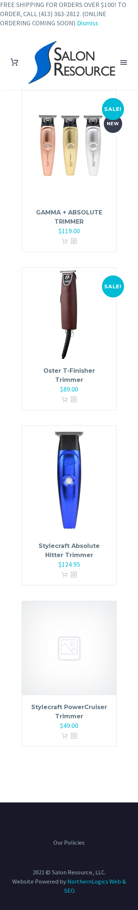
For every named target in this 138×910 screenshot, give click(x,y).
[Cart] (14, 62)
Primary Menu (123, 62)
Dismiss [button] (87, 23)
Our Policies (69, 843)
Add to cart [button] (65, 241)
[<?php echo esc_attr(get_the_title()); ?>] (74, 241)
